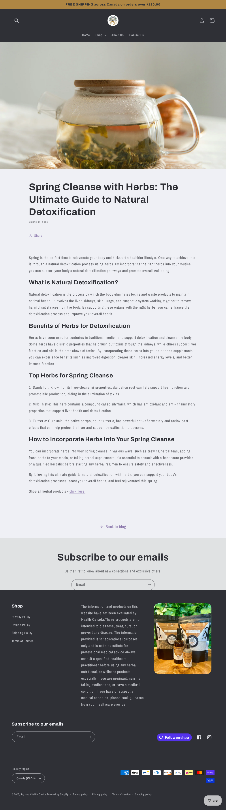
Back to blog (115, 526)
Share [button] (38, 235)
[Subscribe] (149, 584)
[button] (17, 20)
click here (77, 491)
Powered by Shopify (57, 794)
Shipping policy (143, 794)
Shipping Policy (22, 633)
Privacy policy (100, 794)
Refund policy (80, 794)
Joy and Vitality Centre (33, 794)
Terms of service (121, 794)
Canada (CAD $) (26, 778)
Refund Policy (21, 625)
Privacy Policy (21, 617)
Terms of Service (23, 641)
